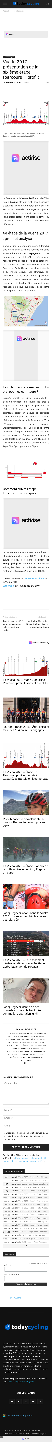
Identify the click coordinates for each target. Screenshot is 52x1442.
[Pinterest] (19, 88)
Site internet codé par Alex (20, 1415)
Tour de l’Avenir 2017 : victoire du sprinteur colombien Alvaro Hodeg (13, 625)
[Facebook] (6, 88)
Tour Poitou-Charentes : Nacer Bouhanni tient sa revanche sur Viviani (37, 624)
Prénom (7, 1265)
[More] (39, 88)
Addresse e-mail (11, 1275)
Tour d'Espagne (17, 11)
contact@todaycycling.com (21, 1381)
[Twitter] (12, 88)
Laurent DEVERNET (14, 82)
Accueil (6, 11)
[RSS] (33, 1401)
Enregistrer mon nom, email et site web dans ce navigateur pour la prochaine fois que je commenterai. (25, 1136)
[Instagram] (26, 1401)
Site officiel (9, 585)
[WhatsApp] (26, 88)
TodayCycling (15, 1297)
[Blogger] (12, 1401)
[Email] (32, 88)
